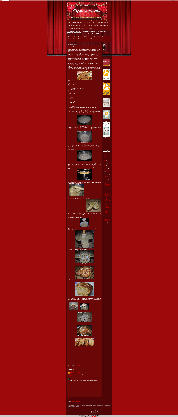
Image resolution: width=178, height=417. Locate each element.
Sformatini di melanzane (107, 215)
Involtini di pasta (106, 209)
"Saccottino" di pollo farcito (107, 185)
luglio (106, 178)
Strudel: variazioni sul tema (107, 190)
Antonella (72, 378)
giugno (106, 179)
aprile (106, 183)
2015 (105, 160)
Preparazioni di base (72, 38)
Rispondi (71, 375)
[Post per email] (82, 365)
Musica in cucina (71, 40)
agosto (106, 176)
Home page (70, 36)
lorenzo (71, 372)
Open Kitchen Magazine (83, 36)
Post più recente (72, 399)
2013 (105, 163)
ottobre (106, 172)
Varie (75, 36)
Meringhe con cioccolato (107, 220)
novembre (107, 170)
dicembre (106, 168)
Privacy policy (96, 38)
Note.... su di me (81, 38)
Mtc (88, 40)
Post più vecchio (97, 399)
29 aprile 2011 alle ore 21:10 (80, 378)
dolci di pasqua (74, 367)
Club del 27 (79, 40)
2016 (105, 158)
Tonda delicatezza (107, 207)
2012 (105, 165)
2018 (105, 155)
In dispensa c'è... (100, 36)
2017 (105, 157)
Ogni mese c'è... (92, 36)
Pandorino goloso (106, 212)
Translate (102, 38)
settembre (107, 174)
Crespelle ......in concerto (107, 198)
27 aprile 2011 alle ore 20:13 (78, 372)
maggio (106, 181)
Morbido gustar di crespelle (107, 194)
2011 (105, 167)
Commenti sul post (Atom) (76, 401)
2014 (105, 162)
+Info (95, 416)
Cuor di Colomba (107, 217)
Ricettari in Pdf (89, 38)
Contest (84, 40)
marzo (106, 222)
